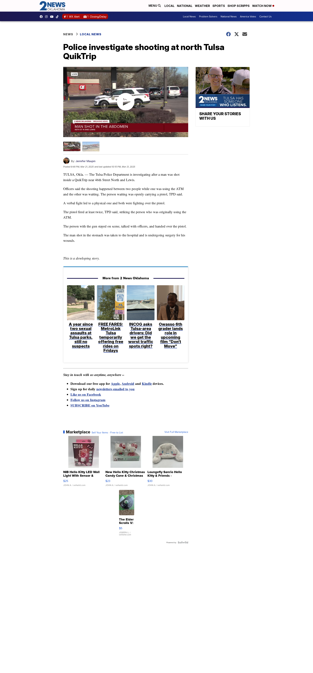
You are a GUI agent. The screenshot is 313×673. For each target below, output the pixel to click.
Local (169, 6)
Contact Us (265, 16)
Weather (202, 6)
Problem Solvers (208, 16)
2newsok (47, 16)
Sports (218, 6)
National (184, 6)
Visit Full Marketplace (176, 432)
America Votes (248, 16)
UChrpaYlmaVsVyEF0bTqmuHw (52, 16)
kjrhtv (42, 16)
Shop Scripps (239, 6)
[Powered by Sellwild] (183, 542)
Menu (153, 5)
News (68, 34)
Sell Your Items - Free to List (107, 432)
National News (229, 16)
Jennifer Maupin (85, 161)
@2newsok (58, 16)
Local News (189, 16)
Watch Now (262, 6)
